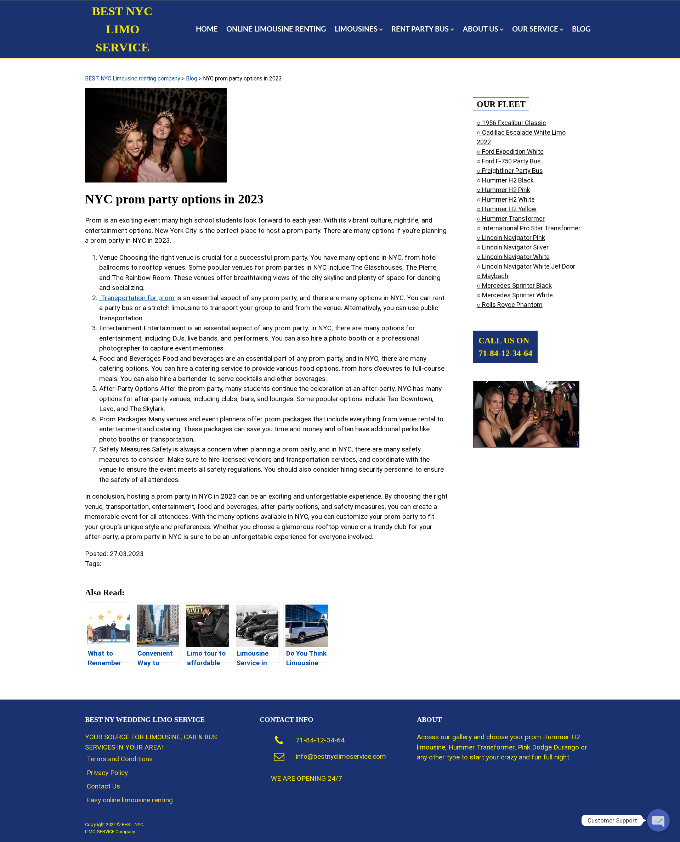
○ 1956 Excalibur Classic (511, 123)
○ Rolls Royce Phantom (510, 304)
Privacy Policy (107, 773)
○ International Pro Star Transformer (528, 228)
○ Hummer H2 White (506, 199)
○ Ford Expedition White (510, 151)
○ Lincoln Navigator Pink (511, 237)
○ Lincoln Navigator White (513, 256)
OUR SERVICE (535, 29)
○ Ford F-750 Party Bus (509, 161)
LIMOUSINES (356, 29)
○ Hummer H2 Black (505, 180)
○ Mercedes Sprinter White (515, 295)
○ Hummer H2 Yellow (507, 209)
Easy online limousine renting (130, 800)
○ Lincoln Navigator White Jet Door (526, 266)
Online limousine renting (276, 29)
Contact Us (103, 786)
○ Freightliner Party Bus (510, 170)
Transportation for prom (137, 298)
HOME (207, 29)
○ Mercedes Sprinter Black (514, 285)
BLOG (581, 29)
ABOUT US (480, 29)
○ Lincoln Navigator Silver (513, 247)
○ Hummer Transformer (511, 218)
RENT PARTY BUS (420, 29)
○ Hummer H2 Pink (503, 189)
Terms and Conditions (120, 759)
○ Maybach (492, 276)
